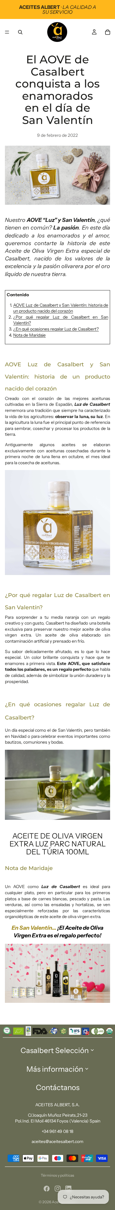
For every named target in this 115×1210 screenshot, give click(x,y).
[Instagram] (57, 1188)
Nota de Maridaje (29, 335)
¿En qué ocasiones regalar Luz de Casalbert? (56, 329)
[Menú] (7, 32)
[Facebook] (46, 1188)
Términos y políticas (57, 1175)
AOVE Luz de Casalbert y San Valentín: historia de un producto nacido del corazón (60, 308)
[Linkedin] (68, 1188)
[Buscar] (20, 32)
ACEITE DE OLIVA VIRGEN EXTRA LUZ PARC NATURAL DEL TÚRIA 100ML (58, 844)
